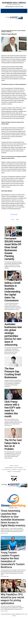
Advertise (20, 469)
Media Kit (9, 471)
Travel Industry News (5, 576)
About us (17, 465)
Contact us (11, 465)
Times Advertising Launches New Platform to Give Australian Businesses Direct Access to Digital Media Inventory (13, 518)
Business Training (4, 533)
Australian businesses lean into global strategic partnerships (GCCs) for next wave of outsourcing (13, 334)
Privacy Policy (14, 469)
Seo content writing (6, 469)
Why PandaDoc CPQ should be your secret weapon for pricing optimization (12, 599)
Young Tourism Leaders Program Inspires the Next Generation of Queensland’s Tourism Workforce (13, 560)
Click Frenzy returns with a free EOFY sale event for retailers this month (12, 409)
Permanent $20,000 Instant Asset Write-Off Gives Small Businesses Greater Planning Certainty (12, 248)
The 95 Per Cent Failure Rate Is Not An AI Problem (13, 444)
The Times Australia (16, 471)
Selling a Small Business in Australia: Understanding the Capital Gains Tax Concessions (12, 291)
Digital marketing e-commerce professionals (14, 467)
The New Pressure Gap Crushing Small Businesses (12, 373)
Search (24, 469)
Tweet (12, 219)
